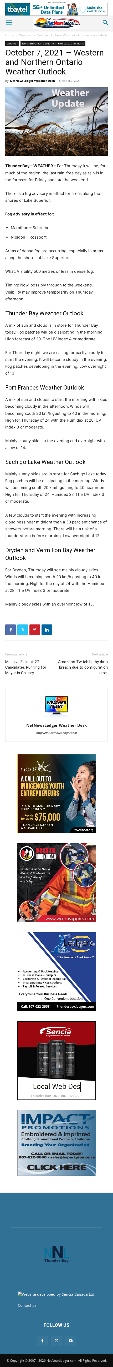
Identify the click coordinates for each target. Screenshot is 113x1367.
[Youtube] (70, 1341)
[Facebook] (10, 629)
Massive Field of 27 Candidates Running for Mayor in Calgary (25, 667)
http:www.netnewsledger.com (56, 733)
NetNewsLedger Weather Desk (32, 81)
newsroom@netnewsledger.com (67, 1305)
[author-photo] (56, 718)
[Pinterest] (34, 629)
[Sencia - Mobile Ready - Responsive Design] (56, 1060)
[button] (9, 23)
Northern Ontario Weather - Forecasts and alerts (72, 35)
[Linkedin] (47, 629)
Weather (25, 35)
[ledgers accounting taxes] (56, 971)
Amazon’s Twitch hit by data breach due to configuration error (83, 667)
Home (9, 35)
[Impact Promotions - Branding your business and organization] (56, 1143)
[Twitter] (22, 629)
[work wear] (56, 882)
